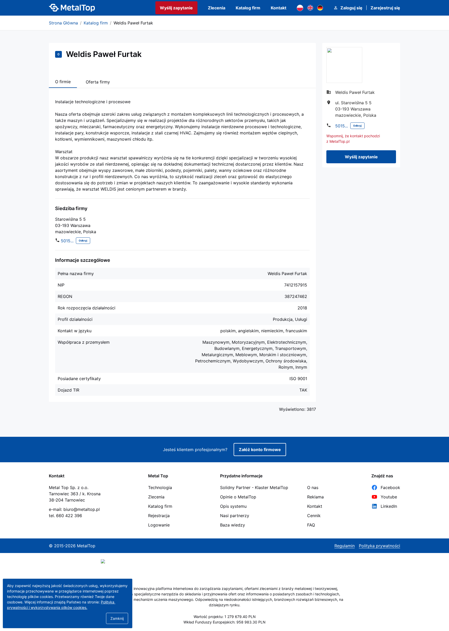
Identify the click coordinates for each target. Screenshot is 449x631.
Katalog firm (248, 7)
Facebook (390, 487)
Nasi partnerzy (234, 515)
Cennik (314, 515)
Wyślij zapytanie (176, 7)
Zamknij (117, 618)
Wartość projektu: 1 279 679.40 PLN (225, 616)
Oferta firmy (98, 81)
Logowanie (159, 525)
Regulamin (344, 545)
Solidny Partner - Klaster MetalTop (254, 487)
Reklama (315, 496)
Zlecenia (216, 7)
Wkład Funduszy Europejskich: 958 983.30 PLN (224, 622)
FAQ (311, 525)
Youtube (389, 496)
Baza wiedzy (232, 525)
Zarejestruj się (385, 7)
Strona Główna (63, 22)
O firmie (63, 81)
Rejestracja (159, 515)
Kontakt (278, 7)
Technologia (160, 487)
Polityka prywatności (379, 545)
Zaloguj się (351, 7)
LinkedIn (389, 506)
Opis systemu (233, 506)
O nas (312, 487)
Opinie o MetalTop (238, 496)
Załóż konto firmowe (260, 449)
